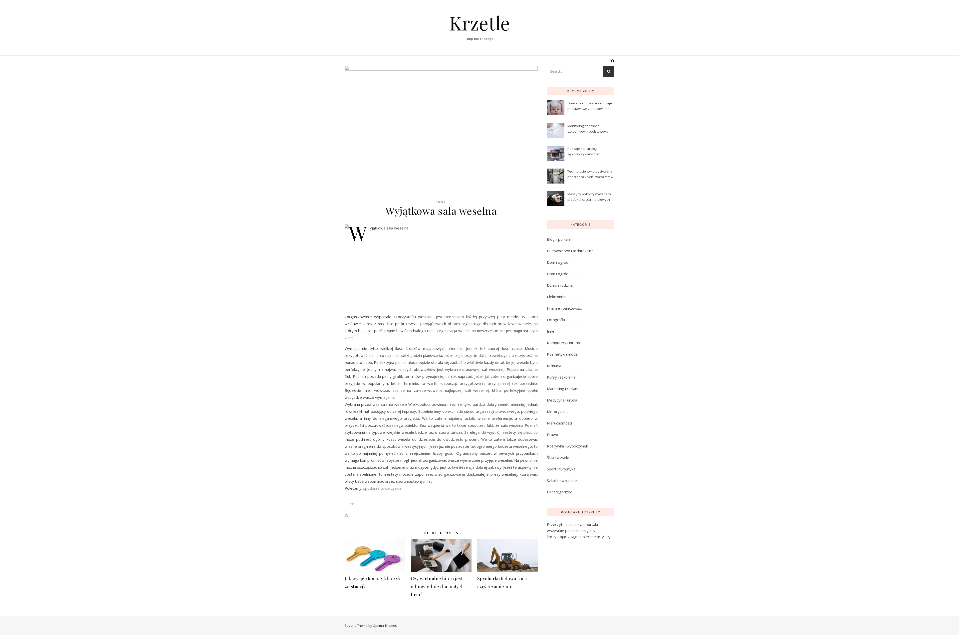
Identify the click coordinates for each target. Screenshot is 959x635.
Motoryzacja (557, 411)
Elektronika (556, 296)
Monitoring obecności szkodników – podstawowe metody (588, 129)
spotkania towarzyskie (382, 488)
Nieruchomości (559, 423)
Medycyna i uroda (562, 400)
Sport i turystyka (561, 468)
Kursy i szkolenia (561, 377)
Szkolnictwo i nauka (563, 480)
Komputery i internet (565, 342)
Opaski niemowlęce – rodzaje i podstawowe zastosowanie (590, 106)
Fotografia (556, 319)
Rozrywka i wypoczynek (567, 445)
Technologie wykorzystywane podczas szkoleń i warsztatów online (590, 174)
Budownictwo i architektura (570, 250)
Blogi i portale (559, 239)
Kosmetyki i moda (562, 354)
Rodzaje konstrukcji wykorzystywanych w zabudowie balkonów (583, 151)
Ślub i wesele (558, 457)
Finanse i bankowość (564, 308)
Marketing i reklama (563, 388)
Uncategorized (559, 491)
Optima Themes (385, 625)
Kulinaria (554, 365)
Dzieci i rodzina (560, 285)
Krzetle (479, 22)
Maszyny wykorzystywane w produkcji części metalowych (589, 197)
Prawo (552, 434)
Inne (441, 202)
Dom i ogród (557, 262)
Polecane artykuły (595, 536)
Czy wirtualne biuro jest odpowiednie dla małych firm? (437, 587)
